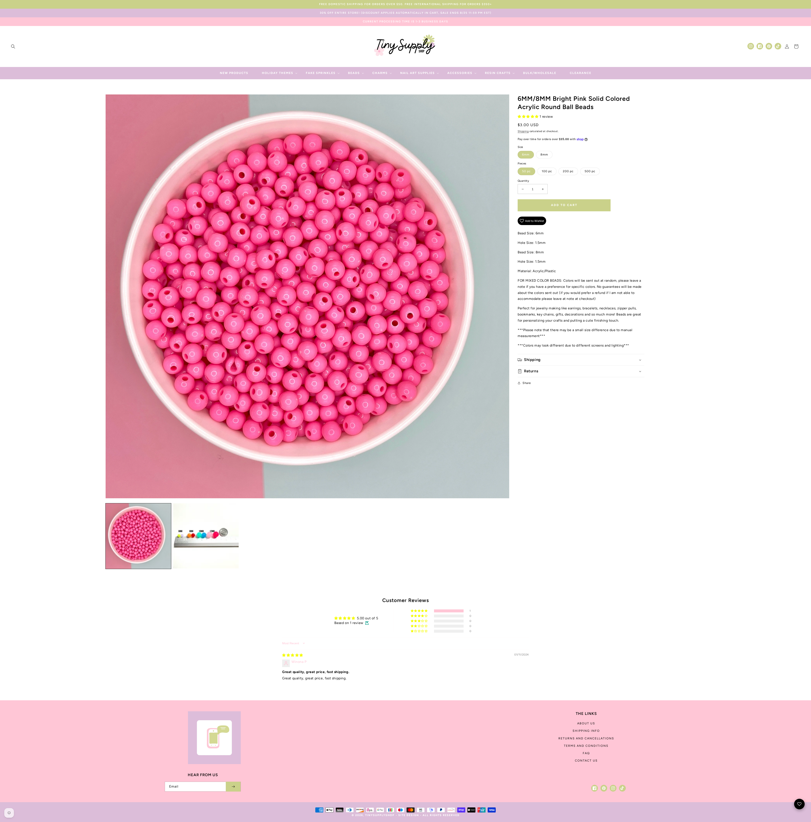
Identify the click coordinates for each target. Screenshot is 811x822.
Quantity (523, 180)
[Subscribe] (233, 787)
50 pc (526, 171)
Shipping (523, 131)
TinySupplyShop (380, 815)
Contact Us (586, 760)
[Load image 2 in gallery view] (206, 536)
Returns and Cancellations (586, 738)
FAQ (586, 753)
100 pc (547, 171)
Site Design (408, 815)
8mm (544, 154)
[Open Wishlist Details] (799, 804)
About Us (586, 723)
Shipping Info (586, 731)
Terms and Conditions (586, 746)
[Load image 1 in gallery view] (138, 536)
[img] (292, 655)
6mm (525, 154)
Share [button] (527, 383)
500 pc (590, 171)
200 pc (568, 171)
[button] (13, 46)
